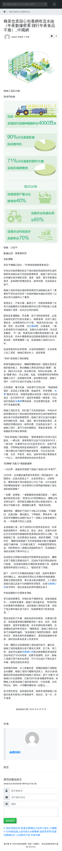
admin (14, 37)
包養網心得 (28, 651)
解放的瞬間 (22, 844)
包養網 (32, 326)
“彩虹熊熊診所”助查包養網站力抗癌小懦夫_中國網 (31, 828)
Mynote (32, 847)
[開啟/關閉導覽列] (54, 4)
